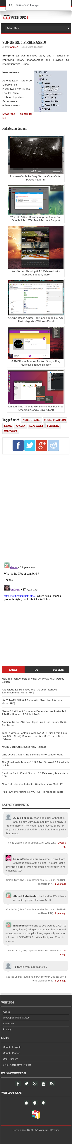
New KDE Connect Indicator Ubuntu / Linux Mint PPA (32, 783)
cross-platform (55, 420)
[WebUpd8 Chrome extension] (36, 1118)
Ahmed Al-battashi (25, 896)
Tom (16, 966)
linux (8, 425)
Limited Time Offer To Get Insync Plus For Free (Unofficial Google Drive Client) (36, 408)
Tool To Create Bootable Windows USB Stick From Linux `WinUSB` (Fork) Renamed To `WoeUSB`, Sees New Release (34, 736)
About (6, 1011)
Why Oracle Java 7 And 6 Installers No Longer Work (32, 754)
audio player (31, 420)
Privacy (7, 1029)
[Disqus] (35, 507)
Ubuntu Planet (11, 1052)
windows (10, 431)
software (36, 425)
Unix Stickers (10, 1058)
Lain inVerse (21, 858)
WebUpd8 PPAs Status (16, 1017)
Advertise (8, 1023)
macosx (20, 425)
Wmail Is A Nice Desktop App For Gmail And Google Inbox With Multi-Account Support (35, 218)
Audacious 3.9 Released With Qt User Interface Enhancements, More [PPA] (29, 691)
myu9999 (19, 925)
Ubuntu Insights (12, 1047)
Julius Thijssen (23, 817)
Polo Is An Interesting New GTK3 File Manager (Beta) (33, 791)
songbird (53, 425)
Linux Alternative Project (17, 1064)
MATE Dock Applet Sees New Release (24, 746)
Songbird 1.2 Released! (24, 42)
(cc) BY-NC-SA (30, 1130)
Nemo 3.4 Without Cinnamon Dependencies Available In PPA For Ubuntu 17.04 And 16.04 (34, 713)
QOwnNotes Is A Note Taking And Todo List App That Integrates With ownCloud (36, 319)
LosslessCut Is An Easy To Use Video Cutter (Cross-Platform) (35, 178)
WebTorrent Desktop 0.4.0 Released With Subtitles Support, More (36, 273)
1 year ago (60, 883)
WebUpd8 (44, 1130)
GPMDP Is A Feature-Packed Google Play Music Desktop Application (35, 363)
